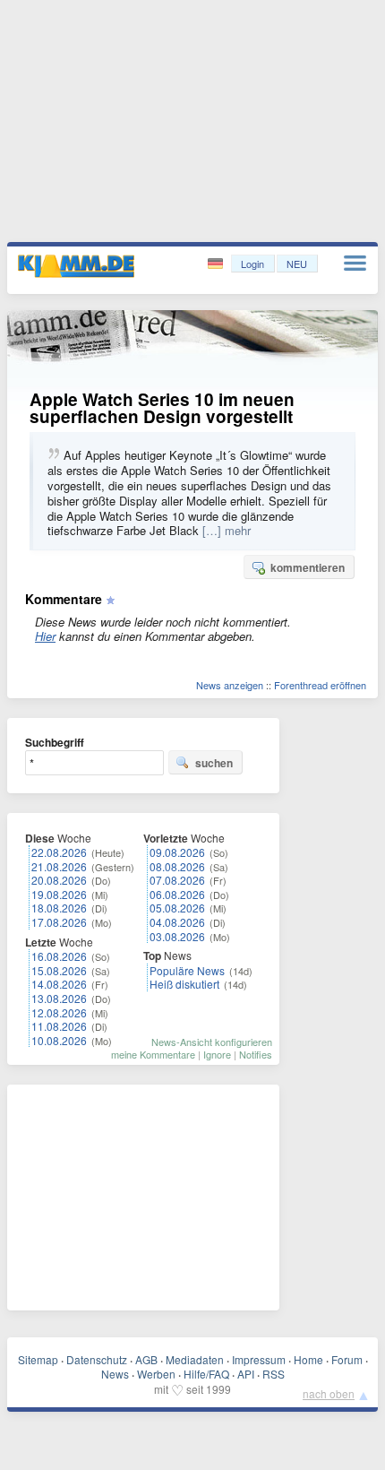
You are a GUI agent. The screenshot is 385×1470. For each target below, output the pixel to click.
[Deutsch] (217, 263)
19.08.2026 (59, 894)
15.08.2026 (59, 970)
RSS (273, 1373)
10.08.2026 (59, 1040)
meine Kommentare (153, 1054)
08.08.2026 (177, 866)
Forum (347, 1359)
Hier (45, 635)
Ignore (217, 1054)
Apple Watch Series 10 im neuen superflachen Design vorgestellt (162, 407)
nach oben (329, 1393)
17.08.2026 (59, 922)
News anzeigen (229, 685)
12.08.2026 (59, 1012)
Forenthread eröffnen (320, 685)
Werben (156, 1373)
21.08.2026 (59, 866)
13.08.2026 (59, 998)
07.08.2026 (177, 879)
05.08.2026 (177, 907)
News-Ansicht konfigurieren (211, 1041)
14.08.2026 (59, 983)
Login (252, 263)
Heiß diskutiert (184, 983)
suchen (214, 763)
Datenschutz (96, 1359)
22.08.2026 (59, 852)
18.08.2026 (59, 907)
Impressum (259, 1359)
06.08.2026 (177, 894)
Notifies (255, 1054)
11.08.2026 (59, 1025)
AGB (146, 1359)
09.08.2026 (177, 852)
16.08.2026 (59, 956)
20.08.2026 (59, 879)
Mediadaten (195, 1359)
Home (308, 1359)
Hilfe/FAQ (206, 1373)
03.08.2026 (177, 936)
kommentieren (307, 567)
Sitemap (38, 1359)
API (245, 1373)
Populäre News (187, 970)
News (115, 1373)
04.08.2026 (177, 922)
